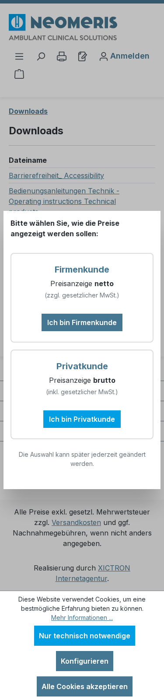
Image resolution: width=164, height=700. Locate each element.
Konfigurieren (84, 661)
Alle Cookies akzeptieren (85, 686)
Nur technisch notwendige (84, 635)
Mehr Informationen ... (82, 617)
